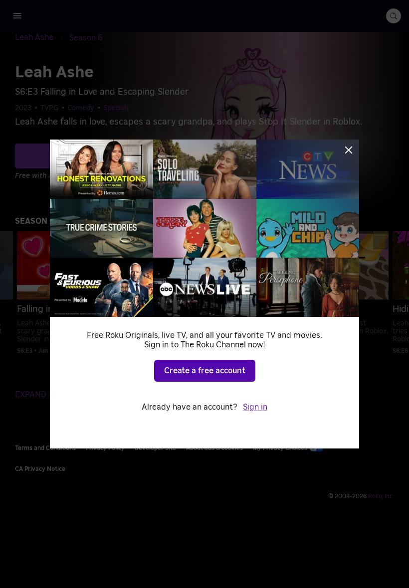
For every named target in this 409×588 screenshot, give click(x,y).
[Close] (349, 150)
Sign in (255, 407)
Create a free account (204, 371)
